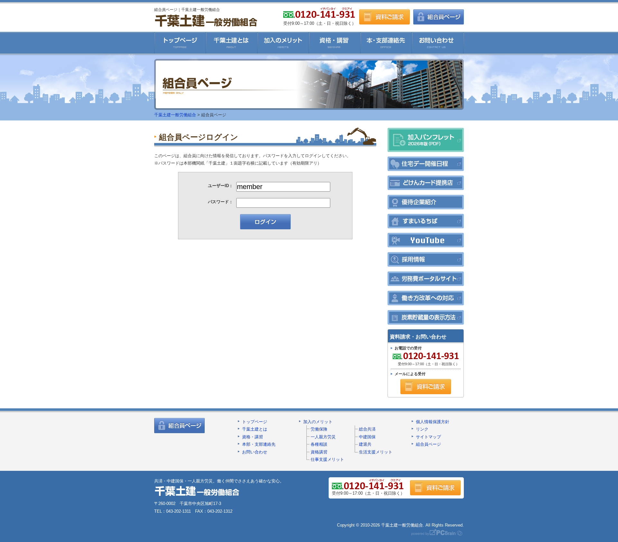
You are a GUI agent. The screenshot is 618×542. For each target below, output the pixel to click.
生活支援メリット (375, 452)
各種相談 (319, 444)
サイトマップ (428, 436)
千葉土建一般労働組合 (206, 20)
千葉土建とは (232, 43)
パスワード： (220, 201)
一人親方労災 (323, 436)
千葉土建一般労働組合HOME (180, 43)
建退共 (365, 444)
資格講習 (319, 452)
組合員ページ (438, 16)
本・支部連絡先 (386, 43)
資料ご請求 (384, 16)
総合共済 (367, 429)
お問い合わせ (438, 43)
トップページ (254, 421)
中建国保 (367, 436)
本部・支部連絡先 (259, 444)
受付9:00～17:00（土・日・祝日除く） (425, 359)
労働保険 (319, 429)
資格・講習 (334, 43)
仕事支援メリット (327, 459)
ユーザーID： (220, 185)
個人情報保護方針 (432, 421)
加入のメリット (283, 43)
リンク (422, 429)
